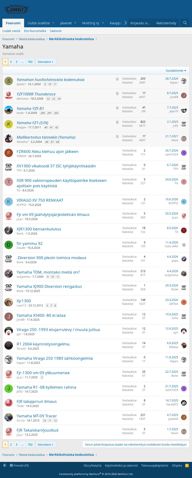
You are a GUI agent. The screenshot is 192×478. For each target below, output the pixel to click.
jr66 (175, 126)
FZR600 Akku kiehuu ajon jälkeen (48, 151)
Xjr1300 (24, 300)
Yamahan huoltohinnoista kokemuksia (51, 79)
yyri (19, 334)
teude (20, 113)
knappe (21, 127)
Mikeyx (173, 347)
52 (48, 98)
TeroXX (21, 349)
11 (55, 84)
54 (59, 98)
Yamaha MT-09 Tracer (37, 415)
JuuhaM (173, 419)
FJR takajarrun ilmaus (37, 401)
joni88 (174, 97)
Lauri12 (21, 305)
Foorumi (13, 23)
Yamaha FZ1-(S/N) (32, 122)
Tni (18, 190)
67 (52, 142)
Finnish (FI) (21, 465)
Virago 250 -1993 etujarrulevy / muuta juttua (58, 329)
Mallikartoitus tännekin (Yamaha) (46, 137)
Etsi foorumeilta (35, 31)
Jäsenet (66, 23)
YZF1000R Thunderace (36, 94)
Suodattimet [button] (174, 70)
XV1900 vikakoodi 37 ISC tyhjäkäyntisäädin (56, 166)
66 (46, 142)
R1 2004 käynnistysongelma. (43, 344)
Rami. (20, 233)
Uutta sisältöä (39, 23)
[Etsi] (185, 23)
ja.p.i (20, 219)
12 (55, 420)
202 (56, 113)
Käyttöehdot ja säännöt (121, 465)
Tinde (20, 406)
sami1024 (171, 154)
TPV (19, 170)
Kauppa (116, 23)
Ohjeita (177, 465)
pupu (175, 261)
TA (176, 232)
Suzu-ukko (171, 246)
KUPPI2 (21, 205)
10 (49, 84)
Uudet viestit (11, 31)
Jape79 (174, 111)
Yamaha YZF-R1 (30, 108)
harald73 (172, 404)
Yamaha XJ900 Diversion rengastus (49, 286)
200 (43, 113)
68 (57, 142)
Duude (21, 248)
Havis (174, 140)
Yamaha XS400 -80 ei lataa (41, 315)
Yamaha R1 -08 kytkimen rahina (46, 387)
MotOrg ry (90, 23)
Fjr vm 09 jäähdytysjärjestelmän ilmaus (53, 214)
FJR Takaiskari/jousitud (37, 430)
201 (49, 113)
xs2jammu (23, 277)
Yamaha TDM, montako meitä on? (48, 272)
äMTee (173, 304)
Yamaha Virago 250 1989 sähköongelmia (55, 358)
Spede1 (21, 84)
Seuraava (44, 62)
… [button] (22, 62)
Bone (20, 262)
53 (53, 98)
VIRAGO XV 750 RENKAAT (40, 200)
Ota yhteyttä (92, 465)
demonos (22, 99)
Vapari (174, 82)
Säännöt (56, 31)
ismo (175, 318)
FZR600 (21, 156)
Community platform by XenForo (96, 474)
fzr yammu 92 (30, 243)
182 (30, 62)
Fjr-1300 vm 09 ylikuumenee (43, 372)
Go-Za (21, 420)
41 (51, 127)
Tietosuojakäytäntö (154, 465)
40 (45, 127)
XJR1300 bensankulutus (39, 229)
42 (56, 127)
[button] (53, 23)
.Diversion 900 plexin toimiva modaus (51, 257)
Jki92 (20, 392)
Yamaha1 (23, 142)
